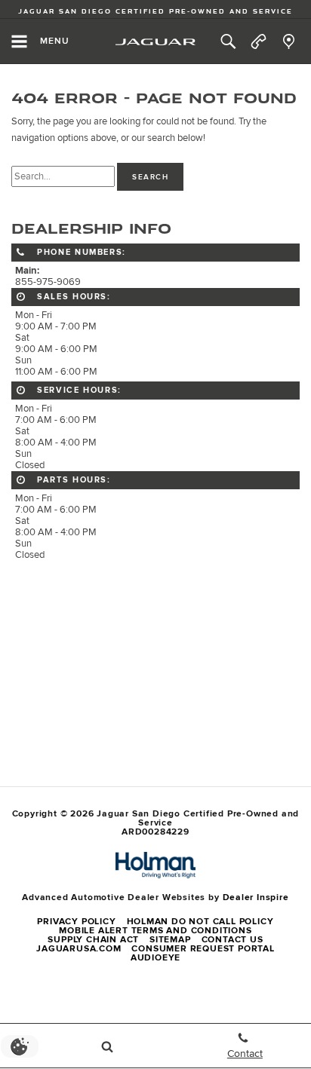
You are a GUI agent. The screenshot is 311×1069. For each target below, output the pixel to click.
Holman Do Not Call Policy (200, 921)
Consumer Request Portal (202, 948)
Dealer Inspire (256, 897)
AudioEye (155, 957)
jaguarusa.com (78, 948)
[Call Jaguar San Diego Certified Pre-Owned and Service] (258, 41)
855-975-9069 (48, 282)
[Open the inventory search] (228, 41)
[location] (288, 41)
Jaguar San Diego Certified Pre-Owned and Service (155, 11)
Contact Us (232, 939)
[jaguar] (155, 41)
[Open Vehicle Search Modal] (107, 1046)
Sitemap (170, 939)
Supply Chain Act (93, 939)
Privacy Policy (76, 921)
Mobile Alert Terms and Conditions (155, 930)
